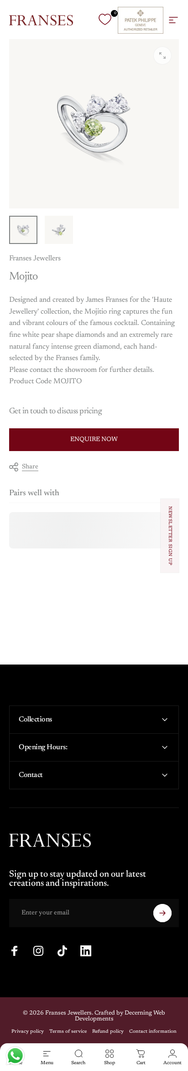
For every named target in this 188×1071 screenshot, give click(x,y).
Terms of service (68, 1031)
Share (30, 467)
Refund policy (108, 1031)
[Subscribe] (162, 913)
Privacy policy (27, 1031)
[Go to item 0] (23, 230)
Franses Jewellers (35, 258)
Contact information (153, 1031)
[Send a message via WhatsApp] (15, 1055)
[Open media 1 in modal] (162, 55)
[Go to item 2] (59, 230)
